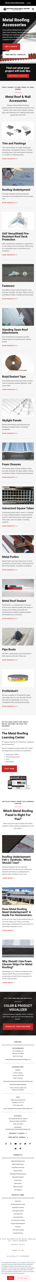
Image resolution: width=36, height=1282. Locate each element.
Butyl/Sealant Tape (14, 376)
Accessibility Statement (18, 1256)
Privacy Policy (18, 1244)
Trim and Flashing (18, 1230)
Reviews (18, 1226)
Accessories (18, 1180)
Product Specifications (18, 1223)
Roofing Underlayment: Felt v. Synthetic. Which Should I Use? (16, 859)
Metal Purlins (10, 557)
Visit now (9, 769)
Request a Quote (17, 1133)
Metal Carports (18, 1186)
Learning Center (18, 1217)
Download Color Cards (18, 1204)
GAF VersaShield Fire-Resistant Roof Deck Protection (16, 236)
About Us (18, 1201)
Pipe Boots (9, 649)
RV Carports (18, 1190)
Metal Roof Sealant (14, 600)
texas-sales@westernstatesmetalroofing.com (17, 1108)
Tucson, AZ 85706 (18, 1075)
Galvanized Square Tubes (18, 508)
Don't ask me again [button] (22, 1278)
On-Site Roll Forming (18, 1220)
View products (9, 159)
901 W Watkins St (17, 1051)
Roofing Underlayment (16, 189)
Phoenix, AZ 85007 (18, 1053)
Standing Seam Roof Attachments (15, 331)
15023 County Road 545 (18, 1100)
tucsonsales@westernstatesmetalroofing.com (18, 1081)
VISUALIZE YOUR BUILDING (18, 1027)
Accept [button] (10, 1278)
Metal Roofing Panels (18, 1161)
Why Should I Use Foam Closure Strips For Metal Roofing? (17, 964)
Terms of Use (18, 1250)
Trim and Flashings (14, 143)
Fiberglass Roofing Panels (18, 1174)
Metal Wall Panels (18, 1164)
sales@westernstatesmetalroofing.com (17, 1059)
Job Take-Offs (18, 1214)
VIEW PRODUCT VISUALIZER (18, 76)
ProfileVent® (10, 691)
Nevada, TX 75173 (18, 1102)
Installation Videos (18, 1207)
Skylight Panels (11, 420)
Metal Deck (18, 1183)
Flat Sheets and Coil (18, 1167)
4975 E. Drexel (17, 1073)
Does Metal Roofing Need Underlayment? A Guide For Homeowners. (17, 912)
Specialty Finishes (18, 1177)
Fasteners (8, 286)
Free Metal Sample (17, 1137)
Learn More (7, 878)
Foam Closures (11, 464)
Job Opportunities (18, 1211)
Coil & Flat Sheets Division (18, 1084)
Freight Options (18, 1233)
